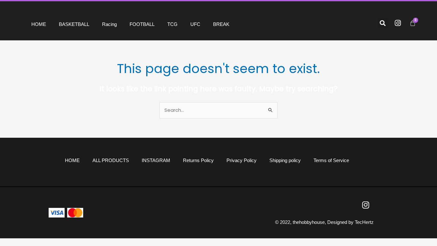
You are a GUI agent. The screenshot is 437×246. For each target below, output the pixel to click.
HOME (38, 24)
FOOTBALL (142, 24)
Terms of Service (331, 160)
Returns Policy (198, 160)
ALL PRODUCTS (110, 160)
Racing (109, 24)
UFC (195, 24)
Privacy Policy (241, 160)
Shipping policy (285, 160)
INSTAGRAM (156, 160)
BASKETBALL (74, 24)
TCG (172, 24)
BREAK (221, 24)
